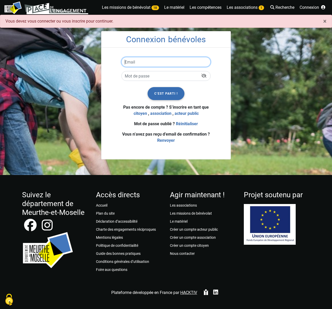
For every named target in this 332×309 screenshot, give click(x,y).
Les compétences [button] (206, 7)
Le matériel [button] (174, 7)
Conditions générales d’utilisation (122, 261)
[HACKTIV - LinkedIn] (216, 292)
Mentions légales (109, 237)
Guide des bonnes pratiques (118, 253)
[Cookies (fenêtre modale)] (9, 300)
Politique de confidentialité (117, 245)
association (160, 113)
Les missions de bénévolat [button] (129, 7)
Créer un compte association (193, 237)
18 (155, 8)
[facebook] (31, 228)
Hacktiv (188, 292)
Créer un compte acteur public (194, 229)
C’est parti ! (166, 93)
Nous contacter (182, 253)
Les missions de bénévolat (191, 213)
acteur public (187, 113)
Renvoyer (166, 140)
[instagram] (47, 228)
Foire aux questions (111, 270)
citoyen (140, 113)
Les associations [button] (244, 7)
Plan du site (105, 213)
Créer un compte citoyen (189, 245)
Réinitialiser (187, 123)
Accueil (101, 205)
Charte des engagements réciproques (126, 229)
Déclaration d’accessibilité (116, 221)
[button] (281, 7)
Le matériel (179, 221)
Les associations (183, 205)
